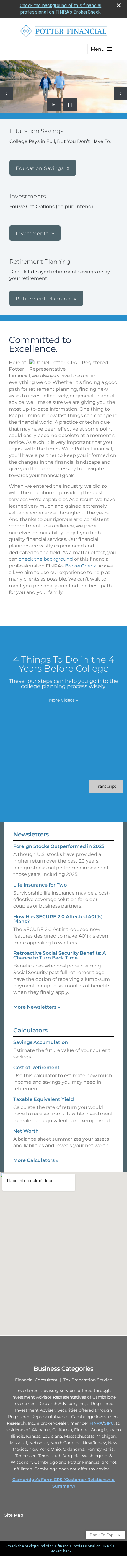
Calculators (30, 1030)
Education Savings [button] (40, 168)
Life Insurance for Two (40, 885)
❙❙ (70, 104)
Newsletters (31, 834)
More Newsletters (36, 1007)
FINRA (95, 1423)
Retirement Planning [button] (43, 299)
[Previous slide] (6, 93)
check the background (46, 559)
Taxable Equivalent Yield (43, 1099)
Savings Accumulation (40, 1042)
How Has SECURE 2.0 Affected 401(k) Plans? (58, 919)
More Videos (63, 700)
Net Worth (26, 1131)
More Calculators (35, 1160)
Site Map (13, 1515)
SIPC (109, 1423)
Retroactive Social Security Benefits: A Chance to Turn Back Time (59, 955)
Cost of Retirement (36, 1067)
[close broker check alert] (118, 5)
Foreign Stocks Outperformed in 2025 (58, 846)
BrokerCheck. (81, 566)
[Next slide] (120, 93)
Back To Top (102, 1535)
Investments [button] (32, 233)
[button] (101, 49)
